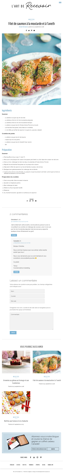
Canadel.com (50, 464)
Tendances (31, 464)
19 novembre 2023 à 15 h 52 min (19, 221)
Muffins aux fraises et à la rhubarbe (16, 421)
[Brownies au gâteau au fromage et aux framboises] (16, 362)
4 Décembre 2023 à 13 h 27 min (21, 243)
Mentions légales (28, 471)
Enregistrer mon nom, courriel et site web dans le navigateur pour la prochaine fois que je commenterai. (30, 309)
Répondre (14, 235)
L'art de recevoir (31, 6)
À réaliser (12, 464)
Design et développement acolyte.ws (41, 471)
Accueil (43, 464)
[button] (60, 2)
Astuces (18, 464)
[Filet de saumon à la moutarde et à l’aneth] (47, 362)
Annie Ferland (23, 26)
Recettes (32, 19)
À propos (38, 464)
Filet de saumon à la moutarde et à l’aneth (47, 380)
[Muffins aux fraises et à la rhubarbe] (16, 402)
